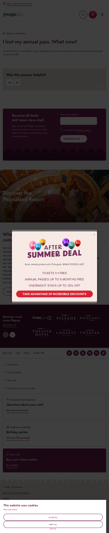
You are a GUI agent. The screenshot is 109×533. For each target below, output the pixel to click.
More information (10, 509)
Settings (53, 529)
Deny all (53, 524)
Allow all (53, 517)
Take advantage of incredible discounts (54, 294)
